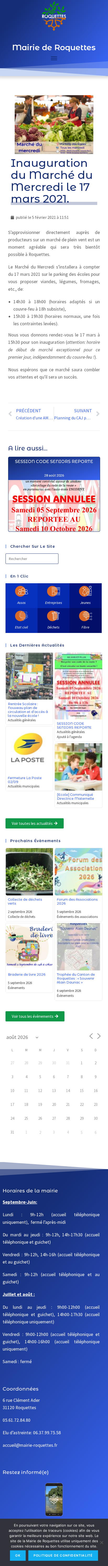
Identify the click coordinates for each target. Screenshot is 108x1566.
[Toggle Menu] (54, 58)
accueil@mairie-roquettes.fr (30, 1445)
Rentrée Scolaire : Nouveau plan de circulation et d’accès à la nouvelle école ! (28, 710)
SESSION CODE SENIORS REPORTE (54, 461)
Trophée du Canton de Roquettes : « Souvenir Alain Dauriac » (76, 978)
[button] (35, 823)
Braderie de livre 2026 (27, 974)
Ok (17, 1555)
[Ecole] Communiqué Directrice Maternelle (75, 797)
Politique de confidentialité (63, 1555)
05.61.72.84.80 (16, 1420)
